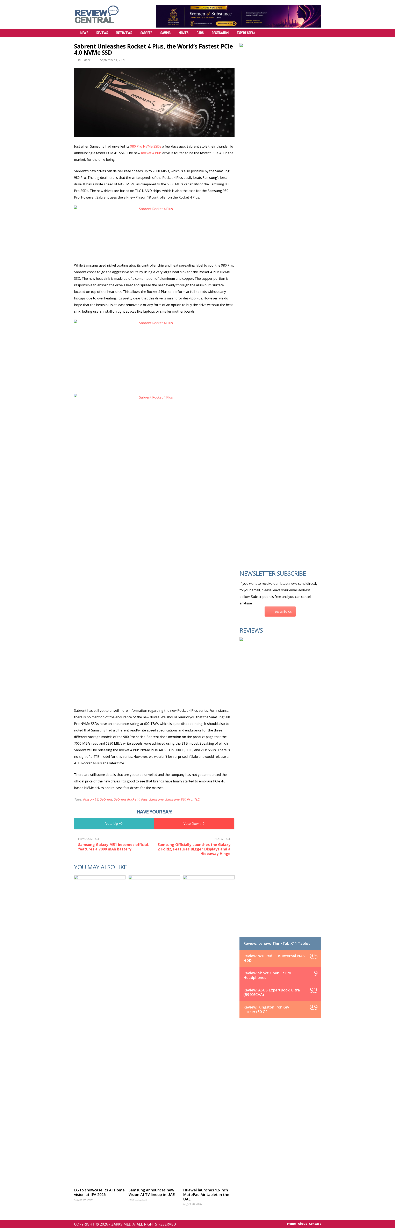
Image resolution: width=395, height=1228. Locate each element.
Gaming (165, 33)
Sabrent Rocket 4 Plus (131, 799)
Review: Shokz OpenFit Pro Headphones (267, 975)
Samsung (156, 799)
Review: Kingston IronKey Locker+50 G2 (266, 1009)
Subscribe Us (283, 611)
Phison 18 (90, 799)
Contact (315, 1223)
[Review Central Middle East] (96, 25)
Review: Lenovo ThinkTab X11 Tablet (276, 943)
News (84, 33)
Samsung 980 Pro (178, 799)
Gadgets (146, 33)
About (302, 1223)
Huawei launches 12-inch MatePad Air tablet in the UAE (206, 1194)
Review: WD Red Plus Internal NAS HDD (274, 958)
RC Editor (84, 60)
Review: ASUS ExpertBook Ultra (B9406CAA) (271, 992)
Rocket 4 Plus (151, 153)
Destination (220, 33)
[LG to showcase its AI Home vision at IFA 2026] (99, 1029)
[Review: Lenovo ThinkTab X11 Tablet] (280, 791)
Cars (199, 33)
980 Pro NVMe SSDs (145, 146)
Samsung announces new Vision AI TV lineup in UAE (152, 1192)
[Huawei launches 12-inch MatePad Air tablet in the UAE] (209, 1029)
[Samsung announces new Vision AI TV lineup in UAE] (154, 1029)
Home (291, 1223)
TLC (197, 799)
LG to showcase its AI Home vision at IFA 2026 (99, 1192)
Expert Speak (246, 33)
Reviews (102, 33)
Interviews (124, 33)
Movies (183, 33)
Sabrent (106, 799)
